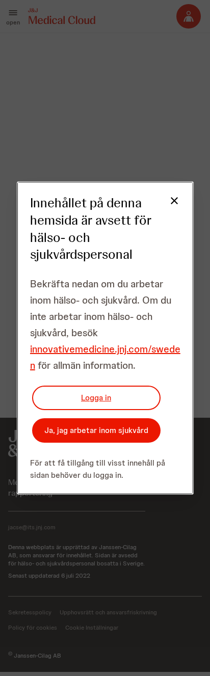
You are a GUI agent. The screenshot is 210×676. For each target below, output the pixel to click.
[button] (168, 207)
